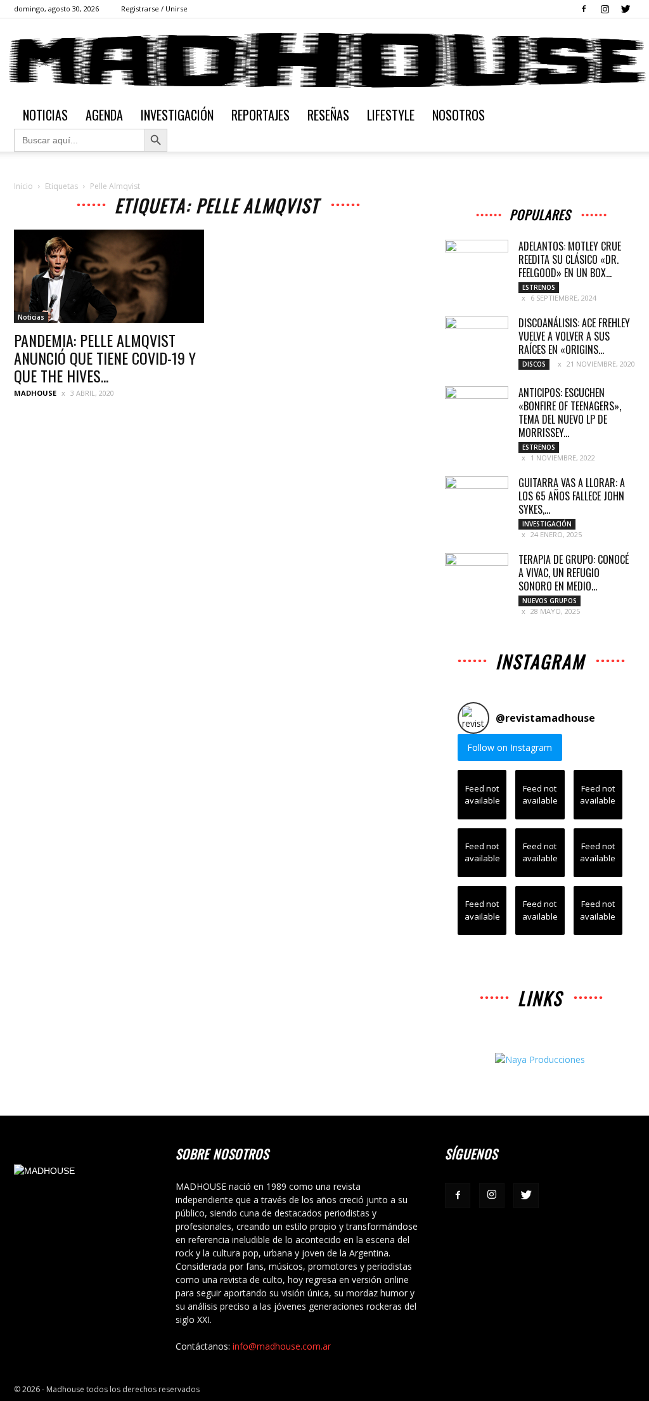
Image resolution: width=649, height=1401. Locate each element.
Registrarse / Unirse (154, 8)
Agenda (104, 114)
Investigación (177, 114)
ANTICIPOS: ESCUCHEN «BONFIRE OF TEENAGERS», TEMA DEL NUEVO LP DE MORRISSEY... (569, 412)
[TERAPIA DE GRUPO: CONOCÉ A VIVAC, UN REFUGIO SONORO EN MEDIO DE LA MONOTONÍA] (476, 575)
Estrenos (538, 287)
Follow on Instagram (509, 747)
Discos (534, 364)
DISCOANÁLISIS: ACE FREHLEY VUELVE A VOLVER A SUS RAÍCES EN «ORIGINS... (574, 336)
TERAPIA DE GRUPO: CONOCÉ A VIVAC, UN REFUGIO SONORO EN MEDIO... (573, 573)
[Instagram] (604, 9)
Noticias (45, 114)
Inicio (23, 186)
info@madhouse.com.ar (282, 1346)
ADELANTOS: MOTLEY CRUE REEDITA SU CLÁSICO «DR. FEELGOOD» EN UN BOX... (569, 259)
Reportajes (260, 114)
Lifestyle (390, 114)
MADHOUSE (35, 393)
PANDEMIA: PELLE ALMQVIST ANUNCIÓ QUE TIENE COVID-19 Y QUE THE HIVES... (105, 358)
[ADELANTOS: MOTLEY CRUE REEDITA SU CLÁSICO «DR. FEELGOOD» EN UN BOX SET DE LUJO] (476, 262)
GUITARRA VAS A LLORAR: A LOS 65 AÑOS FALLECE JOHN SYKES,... (571, 496)
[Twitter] (625, 9)
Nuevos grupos (549, 600)
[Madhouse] (324, 60)
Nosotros (458, 114)
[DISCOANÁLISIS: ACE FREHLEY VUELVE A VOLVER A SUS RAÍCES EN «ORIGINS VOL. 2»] (476, 338)
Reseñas (328, 114)
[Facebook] (583, 9)
